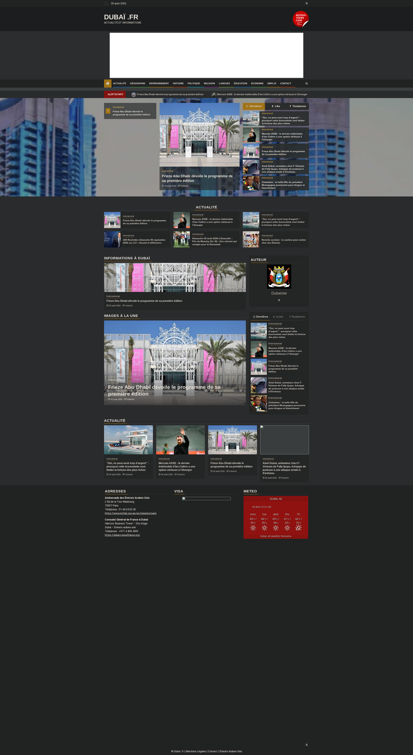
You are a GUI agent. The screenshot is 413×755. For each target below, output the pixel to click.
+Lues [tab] (279, 316)
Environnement (159, 83)
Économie (257, 83)
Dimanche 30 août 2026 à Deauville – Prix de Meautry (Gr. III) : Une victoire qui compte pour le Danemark (214, 241)
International (118, 107)
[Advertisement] (206, 55)
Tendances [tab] (299, 106)
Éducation (240, 83)
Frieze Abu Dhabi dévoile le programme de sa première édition (168, 94)
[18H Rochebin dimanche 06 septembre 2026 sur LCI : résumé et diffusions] (112, 239)
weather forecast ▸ (275, 536)
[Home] (108, 83)
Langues (224, 83)
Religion (209, 83)
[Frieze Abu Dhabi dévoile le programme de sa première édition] (200, 135)
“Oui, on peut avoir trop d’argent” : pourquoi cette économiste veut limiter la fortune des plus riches (283, 120)
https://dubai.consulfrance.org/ (122, 535)
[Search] (307, 83)
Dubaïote (184, 186)
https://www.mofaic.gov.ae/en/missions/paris (130, 513)
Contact (285, 83)
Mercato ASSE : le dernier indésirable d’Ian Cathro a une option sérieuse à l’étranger (260, 94)
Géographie (137, 83)
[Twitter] (279, 300)
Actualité (119, 83)
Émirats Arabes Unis (231, 751)
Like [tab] (277, 106)
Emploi (271, 83)
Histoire (178, 83)
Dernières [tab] (255, 106)
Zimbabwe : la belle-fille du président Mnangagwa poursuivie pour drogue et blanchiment (283, 185)
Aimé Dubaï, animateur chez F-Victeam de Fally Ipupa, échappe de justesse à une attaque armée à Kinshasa (283, 169)
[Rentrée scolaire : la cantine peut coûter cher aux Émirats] (251, 239)
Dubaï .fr (121, 17)
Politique (194, 83)
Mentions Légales (196, 751)
